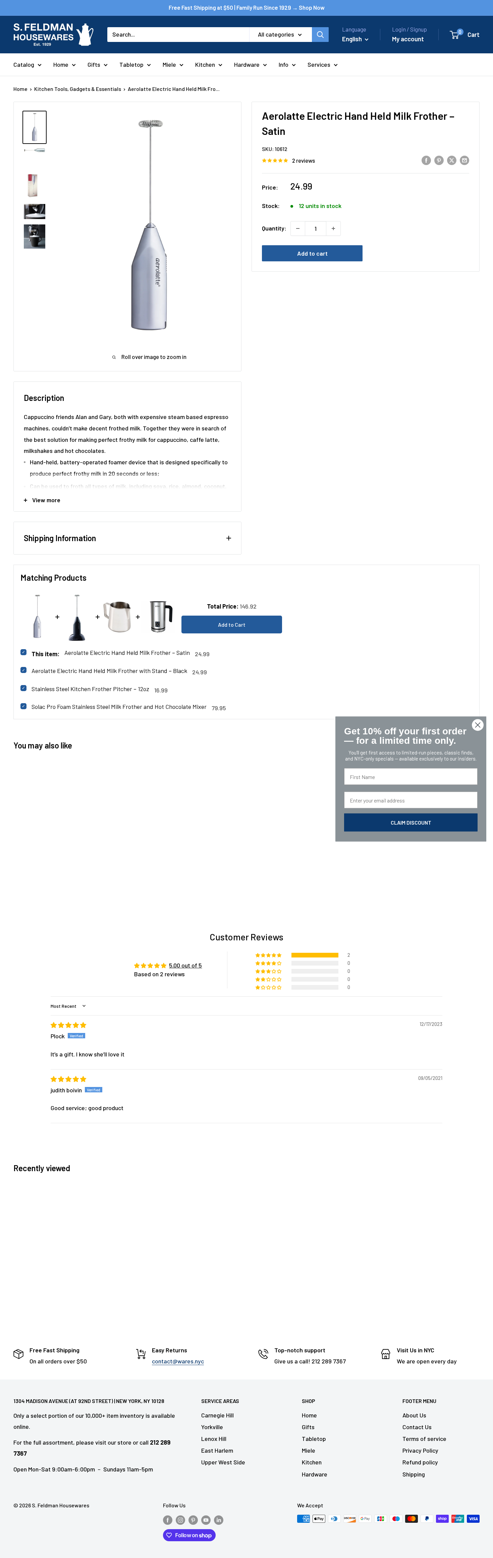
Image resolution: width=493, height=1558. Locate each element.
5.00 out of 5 (185, 965)
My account (408, 39)
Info (283, 64)
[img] (68, 1025)
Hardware (247, 64)
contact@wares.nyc (178, 1361)
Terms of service (424, 1438)
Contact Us (417, 1427)
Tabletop (131, 64)
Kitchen (205, 64)
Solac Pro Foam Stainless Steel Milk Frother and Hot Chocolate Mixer (119, 706)
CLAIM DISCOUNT (411, 822)
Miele (169, 64)
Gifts (94, 64)
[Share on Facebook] (426, 160)
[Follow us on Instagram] (180, 1520)
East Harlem (217, 1450)
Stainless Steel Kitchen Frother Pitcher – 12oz (90, 688)
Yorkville (212, 1427)
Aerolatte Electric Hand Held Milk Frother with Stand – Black (109, 670)
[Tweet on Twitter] (451, 160)
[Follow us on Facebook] (167, 1520)
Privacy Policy (420, 1450)
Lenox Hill (213, 1438)
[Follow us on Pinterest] (193, 1520)
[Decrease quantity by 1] (298, 228)
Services (319, 64)
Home (60, 64)
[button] (269, 955)
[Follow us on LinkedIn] (218, 1520)
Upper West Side (223, 1462)
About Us (414, 1415)
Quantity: (274, 228)
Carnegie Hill (217, 1415)
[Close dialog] (478, 725)
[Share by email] (464, 160)
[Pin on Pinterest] (439, 160)
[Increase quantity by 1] (333, 228)
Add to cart (312, 253)
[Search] (320, 34)
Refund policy (420, 1462)
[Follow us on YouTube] (206, 1520)
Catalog (23, 64)
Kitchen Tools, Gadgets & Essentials (77, 89)
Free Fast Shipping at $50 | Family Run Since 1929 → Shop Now (247, 7)
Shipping (413, 1474)
